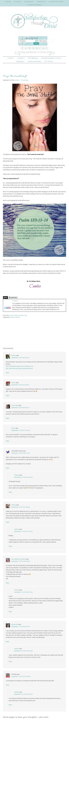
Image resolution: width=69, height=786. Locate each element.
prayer (11, 317)
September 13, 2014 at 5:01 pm (23, 592)
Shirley (13, 382)
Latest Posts (14, 297)
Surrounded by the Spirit (18, 559)
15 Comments (24, 80)
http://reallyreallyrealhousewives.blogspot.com (19, 366)
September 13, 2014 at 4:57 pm (23, 651)
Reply (7, 372)
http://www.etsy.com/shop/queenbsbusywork (19, 368)
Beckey (13, 355)
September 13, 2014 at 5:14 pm (23, 477)
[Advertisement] (34, 67)
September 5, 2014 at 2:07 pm (20, 357)
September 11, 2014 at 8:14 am (20, 626)
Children (16, 315)
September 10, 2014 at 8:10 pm (20, 561)
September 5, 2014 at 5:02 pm (20, 407)
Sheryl (13, 428)
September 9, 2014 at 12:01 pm (20, 430)
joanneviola (14, 624)
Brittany (13, 505)
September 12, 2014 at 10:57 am (21, 676)
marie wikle (14, 405)
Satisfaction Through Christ (34, 21)
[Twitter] (5, 308)
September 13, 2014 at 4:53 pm (23, 694)
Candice (15, 301)
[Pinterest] (10, 308)
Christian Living (23, 315)
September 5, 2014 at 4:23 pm (20, 385)
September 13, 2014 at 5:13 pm (23, 531)
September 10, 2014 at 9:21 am (20, 453)
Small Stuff (17, 317)
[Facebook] (7, 308)
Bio (6, 297)
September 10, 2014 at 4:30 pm (20, 507)
